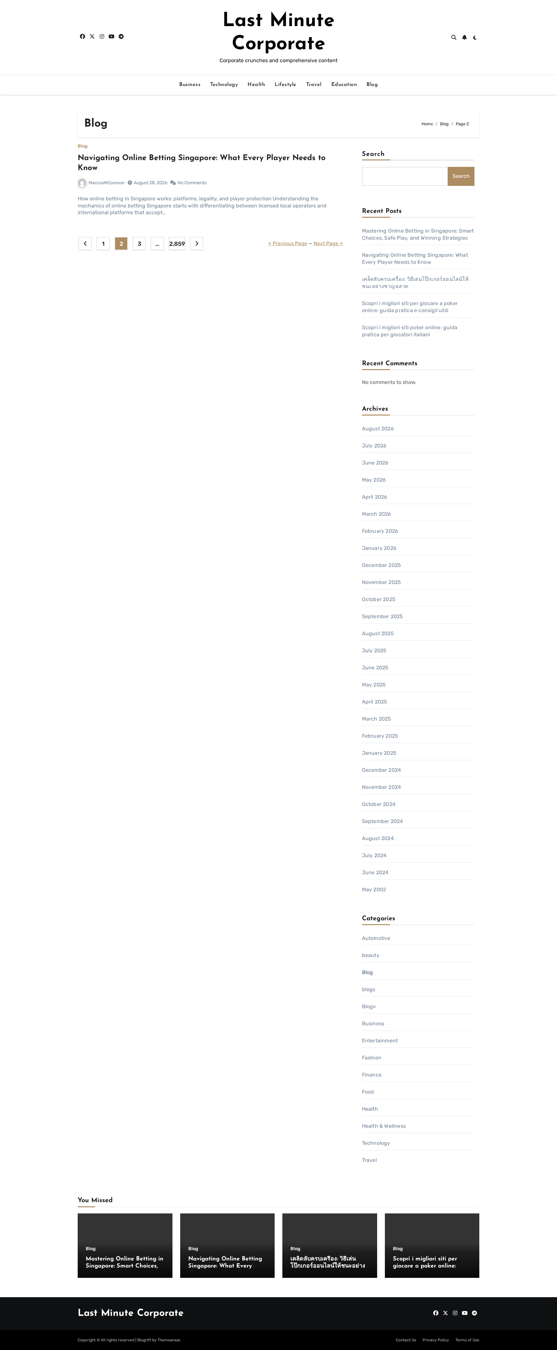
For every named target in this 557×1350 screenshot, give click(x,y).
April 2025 (374, 702)
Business (189, 84)
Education (344, 84)
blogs (369, 989)
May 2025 (374, 685)
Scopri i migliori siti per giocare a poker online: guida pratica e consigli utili (432, 1266)
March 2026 (376, 514)
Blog (372, 84)
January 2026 (379, 548)
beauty (370, 955)
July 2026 (374, 446)
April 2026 (374, 497)
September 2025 (382, 616)
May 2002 (374, 889)
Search (373, 154)
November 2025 (381, 582)
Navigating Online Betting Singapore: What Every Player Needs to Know (225, 1266)
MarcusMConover (107, 183)
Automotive (376, 938)
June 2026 (375, 463)
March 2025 (376, 719)
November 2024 (381, 787)
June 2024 (375, 872)
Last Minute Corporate (131, 1313)
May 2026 (374, 480)
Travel (314, 84)
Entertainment (380, 1041)
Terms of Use (467, 1340)
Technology (224, 84)
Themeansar (169, 1340)
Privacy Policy (436, 1340)
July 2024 (374, 855)
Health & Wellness (384, 1126)
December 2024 (381, 770)
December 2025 (381, 565)
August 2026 (378, 429)
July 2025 (374, 650)
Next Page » (328, 243)
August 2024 (378, 838)
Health (256, 84)
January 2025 (379, 753)
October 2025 (379, 599)
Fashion (371, 1058)
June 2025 (375, 668)
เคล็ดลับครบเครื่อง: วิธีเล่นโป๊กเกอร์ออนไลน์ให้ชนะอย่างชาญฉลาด (327, 1266)
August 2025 (378, 633)
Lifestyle (286, 84)
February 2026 (380, 531)
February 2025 (380, 736)
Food (368, 1092)
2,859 (177, 243)
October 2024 (379, 804)
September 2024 (382, 821)
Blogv (369, 1006)
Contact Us (406, 1340)
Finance (372, 1075)
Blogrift (144, 1340)
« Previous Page (287, 243)
